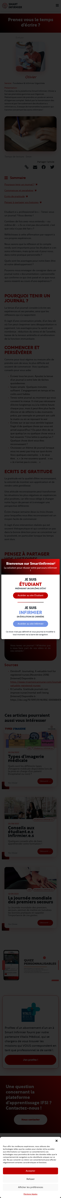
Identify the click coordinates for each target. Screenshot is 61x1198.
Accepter (30, 1171)
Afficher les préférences (30, 1187)
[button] (56, 1140)
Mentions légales (30, 1194)
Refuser (31, 1179)
